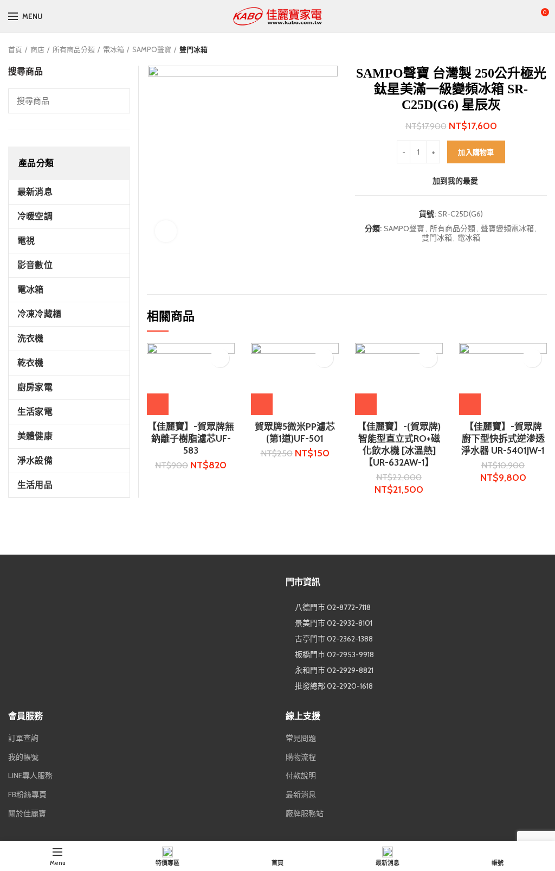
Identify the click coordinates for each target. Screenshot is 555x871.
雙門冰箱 (193, 49)
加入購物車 (476, 152)
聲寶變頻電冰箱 (507, 228)
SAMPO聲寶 (151, 49)
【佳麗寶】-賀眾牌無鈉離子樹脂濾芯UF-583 (190, 438)
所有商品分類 (74, 49)
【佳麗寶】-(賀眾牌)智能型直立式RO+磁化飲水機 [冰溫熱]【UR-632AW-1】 (399, 444)
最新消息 (301, 794)
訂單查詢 (23, 738)
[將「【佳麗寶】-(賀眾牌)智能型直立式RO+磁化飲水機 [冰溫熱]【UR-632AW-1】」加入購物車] (366, 404)
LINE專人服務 (30, 775)
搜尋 (115, 100)
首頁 (15, 49)
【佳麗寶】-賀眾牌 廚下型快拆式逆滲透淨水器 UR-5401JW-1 (503, 438)
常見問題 (301, 738)
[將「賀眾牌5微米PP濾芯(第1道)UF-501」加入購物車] (262, 404)
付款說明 (301, 775)
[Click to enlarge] (166, 231)
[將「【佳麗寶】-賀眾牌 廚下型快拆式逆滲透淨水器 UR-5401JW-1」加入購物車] (470, 404)
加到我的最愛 (455, 181)
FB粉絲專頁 (27, 794)
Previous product (519, 49)
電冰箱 (113, 49)
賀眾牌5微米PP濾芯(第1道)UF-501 (295, 432)
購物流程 (301, 757)
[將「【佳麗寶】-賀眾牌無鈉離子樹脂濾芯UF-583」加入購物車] (158, 404)
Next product (541, 49)
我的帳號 (23, 757)
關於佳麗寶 (27, 813)
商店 (37, 49)
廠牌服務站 (305, 813)
